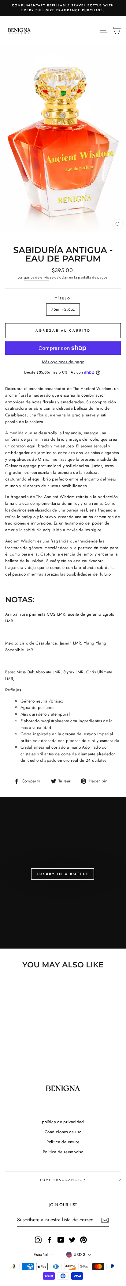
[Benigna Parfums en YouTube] (60, 1239)
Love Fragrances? (63, 1180)
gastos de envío (36, 277)
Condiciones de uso (63, 1132)
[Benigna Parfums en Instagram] (38, 1239)
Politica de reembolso (63, 1152)
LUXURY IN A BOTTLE (62, 873)
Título (63, 298)
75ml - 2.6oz (63, 309)
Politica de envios (62, 1142)
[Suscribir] (105, 1220)
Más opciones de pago (63, 362)
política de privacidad (63, 1122)
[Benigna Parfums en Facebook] (49, 1239)
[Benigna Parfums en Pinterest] (83, 1239)
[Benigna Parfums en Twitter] (72, 1239)
